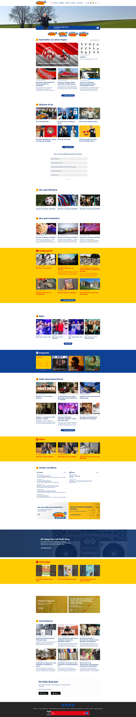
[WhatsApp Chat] (98, 28)
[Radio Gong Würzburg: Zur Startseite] (41, 3)
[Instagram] (66, 705)
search (99, 3)
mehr (65, 472)
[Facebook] (63, 705)
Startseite (51, 3)
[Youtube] (69, 705)
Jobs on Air (79, 3)
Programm (61, 3)
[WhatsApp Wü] (73, 705)
